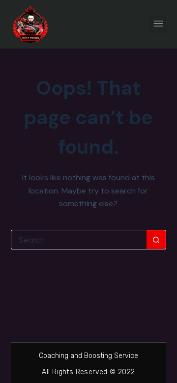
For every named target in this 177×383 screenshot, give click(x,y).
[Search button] (156, 239)
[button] (158, 24)
